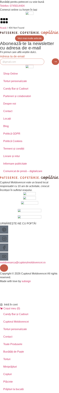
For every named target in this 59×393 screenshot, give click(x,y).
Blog (6, 126)
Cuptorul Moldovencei (16, 321)
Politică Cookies (12, 141)
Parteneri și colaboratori (17, 96)
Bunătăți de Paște (13, 351)
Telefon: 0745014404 (12, 5)
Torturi (6, 359)
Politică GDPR (11, 133)
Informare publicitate (15, 163)
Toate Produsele (12, 344)
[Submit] (55, 61)
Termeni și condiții (13, 148)
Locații (7, 118)
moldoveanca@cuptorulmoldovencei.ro (23, 262)
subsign (26, 281)
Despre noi (9, 103)
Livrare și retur (11, 156)
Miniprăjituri (10, 366)
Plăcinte (8, 381)
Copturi (7, 374)
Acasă (3, 27)
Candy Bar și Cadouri (15, 88)
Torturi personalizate (15, 81)
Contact (7, 111)
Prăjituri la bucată (13, 389)
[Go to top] (4, 268)
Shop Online (10, 73)
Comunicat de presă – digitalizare (22, 171)
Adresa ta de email (12, 56)
